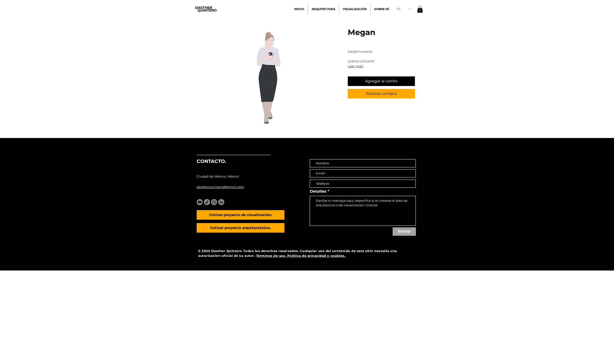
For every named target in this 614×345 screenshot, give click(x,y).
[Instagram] (214, 202)
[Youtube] (200, 202)
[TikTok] (207, 202)
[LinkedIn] (221, 202)
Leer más (355, 66)
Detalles (318, 191)
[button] (420, 9)
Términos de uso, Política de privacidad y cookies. (301, 256)
